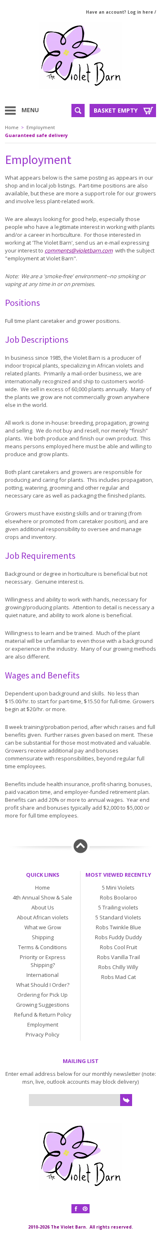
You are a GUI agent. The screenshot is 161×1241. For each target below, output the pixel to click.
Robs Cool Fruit (118, 947)
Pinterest (85, 1208)
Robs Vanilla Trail (118, 957)
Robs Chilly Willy (118, 967)
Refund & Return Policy (42, 1014)
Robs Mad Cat (118, 977)
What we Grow (42, 927)
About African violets (43, 917)
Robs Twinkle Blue (118, 927)
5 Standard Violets (118, 917)
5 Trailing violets (118, 907)
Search (78, 110)
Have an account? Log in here (119, 12)
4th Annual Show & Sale (42, 897)
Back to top (80, 846)
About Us (42, 907)
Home (12, 127)
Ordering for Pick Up (42, 994)
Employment (40, 127)
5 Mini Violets (118, 887)
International (42, 975)
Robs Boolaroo (118, 897)
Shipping (43, 937)
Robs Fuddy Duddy (118, 937)
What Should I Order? (42, 984)
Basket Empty (115, 110)
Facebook (75, 1208)
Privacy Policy (42, 1034)
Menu (30, 110)
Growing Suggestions (42, 1004)
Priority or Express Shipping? (43, 961)
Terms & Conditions (42, 947)
